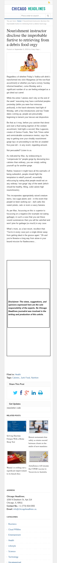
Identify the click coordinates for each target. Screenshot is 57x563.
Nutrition (34, 378)
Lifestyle (12, 546)
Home (19, 21)
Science (12, 551)
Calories (15, 378)
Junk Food (25, 378)
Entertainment (14, 535)
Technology (13, 557)
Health (18, 374)
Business (12, 524)
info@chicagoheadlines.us (24, 509)
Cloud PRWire (14, 529)
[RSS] (48, 2)
